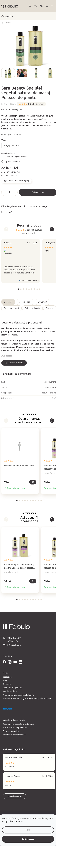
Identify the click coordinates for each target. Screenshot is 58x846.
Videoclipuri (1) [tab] (25, 302)
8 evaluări (40, 104)
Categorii (6, 16)
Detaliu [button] (32, 581)
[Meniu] (52, 6)
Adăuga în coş (38, 192)
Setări (28, 830)
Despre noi (7, 677)
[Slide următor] (54, 73)
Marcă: (11, 109)
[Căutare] (30, 6)
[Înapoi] (6, 420)
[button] (20, 485)
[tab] (18, 289)
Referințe (7, 684)
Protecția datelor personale (15, 727)
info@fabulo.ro (14, 645)
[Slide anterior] (3, 73)
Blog (5, 680)
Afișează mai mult (15, 363)
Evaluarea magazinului (12, 687)
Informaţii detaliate (9, 134)
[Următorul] (52, 420)
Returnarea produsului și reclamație (18, 724)
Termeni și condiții (11, 731)
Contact (6, 673)
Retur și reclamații (32, 308)
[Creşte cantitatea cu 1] (14, 192)
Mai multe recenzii (14, 796)
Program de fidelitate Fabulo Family (18, 695)
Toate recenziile (29, 233)
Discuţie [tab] (49, 308)
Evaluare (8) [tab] (42, 302)
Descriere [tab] (8, 302)
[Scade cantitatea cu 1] (4, 192)
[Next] (52, 229)
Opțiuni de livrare (12, 161)
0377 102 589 (14, 638)
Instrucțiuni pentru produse (15, 735)
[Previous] (6, 229)
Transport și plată (11, 308)
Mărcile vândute (10, 691)
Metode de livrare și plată (14, 720)
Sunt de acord (28, 839)
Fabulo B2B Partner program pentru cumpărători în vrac (27, 698)
